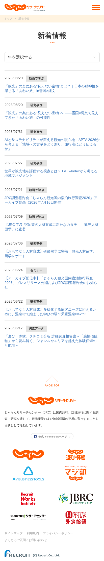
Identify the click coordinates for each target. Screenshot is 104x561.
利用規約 (33, 533)
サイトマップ (14, 533)
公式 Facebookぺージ (52, 436)
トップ (8, 18)
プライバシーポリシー (58, 533)
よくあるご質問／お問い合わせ (26, 540)
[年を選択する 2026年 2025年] (52, 57)
